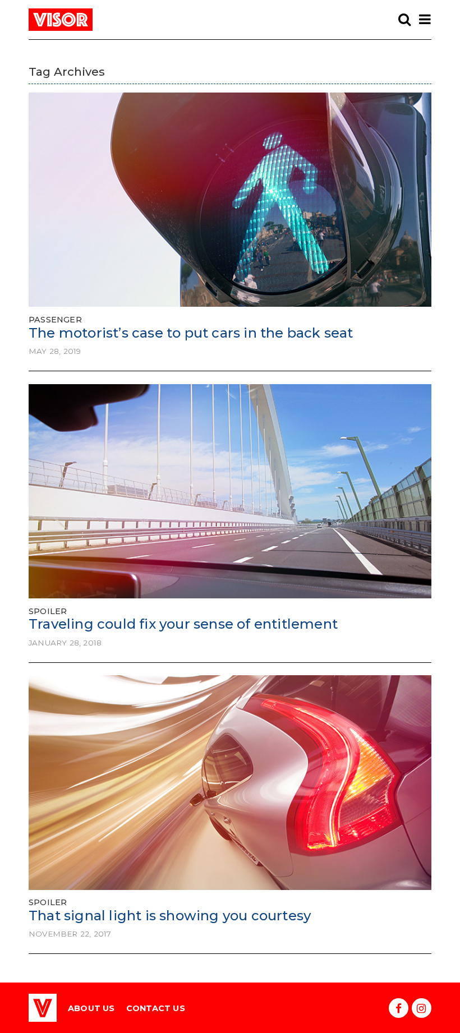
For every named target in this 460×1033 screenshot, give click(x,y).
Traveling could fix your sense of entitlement (183, 624)
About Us (91, 1008)
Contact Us (155, 1008)
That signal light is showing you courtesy (170, 915)
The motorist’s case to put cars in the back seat (191, 333)
